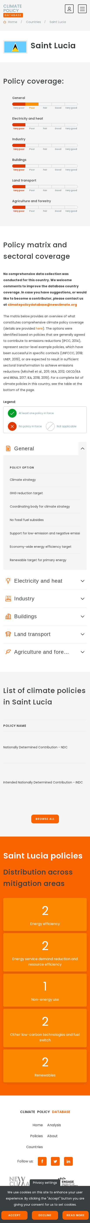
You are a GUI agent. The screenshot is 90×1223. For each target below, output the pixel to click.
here (39, 328)
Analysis (54, 1125)
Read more (76, 1215)
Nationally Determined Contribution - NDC (35, 747)
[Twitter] (55, 1161)
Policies (36, 1136)
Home (38, 1125)
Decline (45, 1215)
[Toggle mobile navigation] (82, 8)
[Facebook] (42, 1161)
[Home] (13, 8)
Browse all (45, 819)
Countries (34, 1146)
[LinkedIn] (68, 1161)
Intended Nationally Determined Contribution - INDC (43, 782)
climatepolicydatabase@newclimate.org (42, 304)
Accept (14, 1215)
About (52, 1136)
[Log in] (69, 8)
